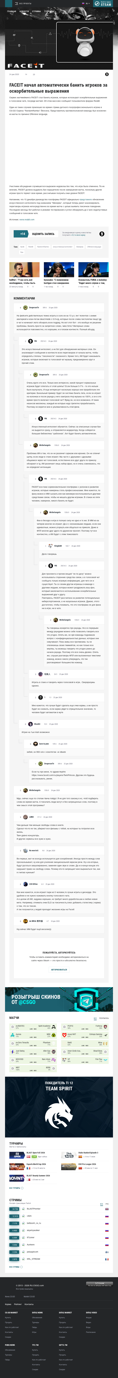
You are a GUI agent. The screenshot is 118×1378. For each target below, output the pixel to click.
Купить (8, 1317)
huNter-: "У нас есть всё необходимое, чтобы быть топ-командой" (22, 281)
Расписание (91, 1332)
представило (86, 200)
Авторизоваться (59, 970)
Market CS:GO (29, 1297)
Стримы (36, 11)
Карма (8, 1304)
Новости (24, 11)
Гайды (34, 1327)
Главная (11, 11)
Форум (88, 1317)
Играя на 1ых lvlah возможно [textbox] (36, 732)
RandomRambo (43, 247)
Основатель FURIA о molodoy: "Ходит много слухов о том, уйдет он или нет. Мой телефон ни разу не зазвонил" (92, 281)
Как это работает (12, 1327)
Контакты (29, 1304)
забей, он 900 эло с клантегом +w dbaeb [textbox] (46, 752)
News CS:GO (10, 1297)
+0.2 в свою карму (78, 235)
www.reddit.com (26, 220)
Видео (88, 1322)
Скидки (8, 1337)
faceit (22, 247)
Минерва (79, 247)
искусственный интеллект (62, 247)
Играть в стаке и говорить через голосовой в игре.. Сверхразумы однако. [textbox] (63, 684)
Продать (8, 1322)
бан (21, 252)
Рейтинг (18, 1304)
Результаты (104, 1018)
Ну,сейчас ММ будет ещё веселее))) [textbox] (34, 929)
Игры (34, 1332)
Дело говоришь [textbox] (49, 554)
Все (95, 1018)
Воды (88, 1327)
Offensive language (94, 247)
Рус (107, 1204)
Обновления (37, 1317)
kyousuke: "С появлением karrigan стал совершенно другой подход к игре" (56, 281)
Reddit (30, 247)
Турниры (49, 11)
